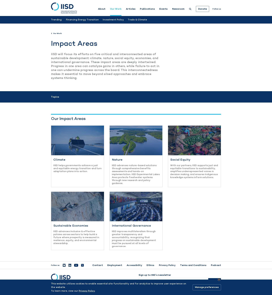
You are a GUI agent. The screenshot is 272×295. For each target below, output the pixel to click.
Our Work (115, 9)
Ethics (150, 265)
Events (163, 9)
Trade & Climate (137, 19)
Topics (55, 96)
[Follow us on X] (82, 265)
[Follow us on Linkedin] (69, 265)
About (102, 9)
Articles (130, 9)
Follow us (216, 9)
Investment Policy (113, 19)
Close (219, 279)
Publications (147, 9)
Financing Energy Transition (82, 19)
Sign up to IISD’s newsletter (155, 275)
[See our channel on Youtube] (76, 265)
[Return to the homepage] (64, 8)
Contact (97, 265)
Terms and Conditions (193, 265)
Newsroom (178, 9)
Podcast (216, 265)
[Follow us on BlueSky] (64, 265)
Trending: (56, 19)
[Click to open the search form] (190, 9)
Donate (202, 8)
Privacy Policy (167, 265)
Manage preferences (207, 287)
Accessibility (134, 265)
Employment (114, 265)
